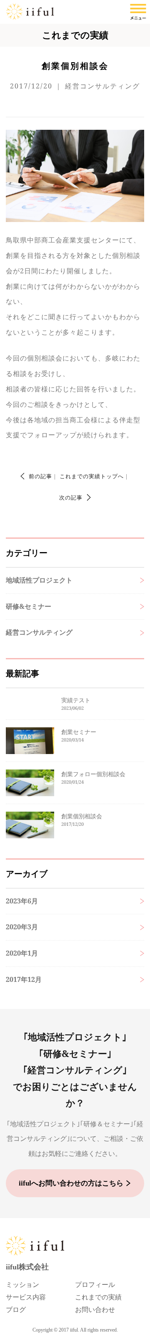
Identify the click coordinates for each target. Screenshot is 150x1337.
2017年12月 (24, 979)
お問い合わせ (95, 1309)
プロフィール (95, 1284)
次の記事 (70, 497)
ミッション (22, 1284)
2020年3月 (22, 926)
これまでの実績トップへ (92, 476)
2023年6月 (22, 901)
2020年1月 (22, 953)
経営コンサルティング (39, 632)
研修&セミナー (28, 606)
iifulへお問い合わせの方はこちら (71, 1183)
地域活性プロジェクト (39, 580)
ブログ (16, 1309)
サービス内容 (26, 1297)
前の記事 (40, 476)
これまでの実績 (98, 1297)
